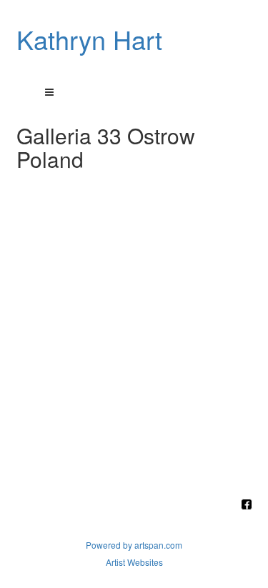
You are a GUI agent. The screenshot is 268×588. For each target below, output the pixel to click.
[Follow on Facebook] (246, 505)
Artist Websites (134, 562)
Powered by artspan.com (134, 545)
